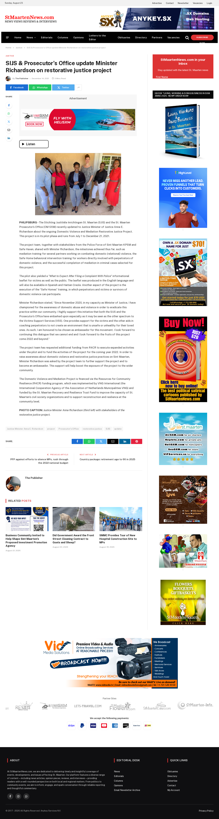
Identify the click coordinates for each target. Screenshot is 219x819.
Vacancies (198, 3)
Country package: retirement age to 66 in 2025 (107, 459)
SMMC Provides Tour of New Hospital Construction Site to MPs (118, 539)
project (51, 429)
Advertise (157, 3)
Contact (170, 3)
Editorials (47, 37)
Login (209, 3)
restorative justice (92, 429)
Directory (141, 37)
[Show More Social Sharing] (78, 87)
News (30, 37)
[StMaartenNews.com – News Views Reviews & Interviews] (31, 19)
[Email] (9, 130)
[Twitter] (9, 121)
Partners (157, 37)
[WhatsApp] (9, 113)
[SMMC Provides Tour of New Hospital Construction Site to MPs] (120, 519)
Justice (10, 56)
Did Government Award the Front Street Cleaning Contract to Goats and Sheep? (73, 539)
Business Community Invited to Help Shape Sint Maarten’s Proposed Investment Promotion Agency (26, 540)
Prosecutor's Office (69, 429)
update (118, 429)
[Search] (187, 37)
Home (17, 37)
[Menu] (7, 37)
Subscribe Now (202, 38)
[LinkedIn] (9, 138)
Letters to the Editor (97, 37)
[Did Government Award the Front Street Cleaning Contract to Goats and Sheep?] (74, 519)
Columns (63, 37)
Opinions (78, 37)
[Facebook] (9, 105)
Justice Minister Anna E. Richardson (25, 429)
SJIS (108, 429)
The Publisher (21, 78)
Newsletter (183, 3)
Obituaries (124, 37)
